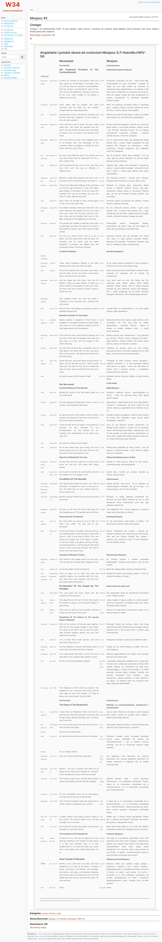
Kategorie (8, 38)
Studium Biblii (10, 77)
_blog (58, 913)
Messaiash (72, 919)
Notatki (7, 65)
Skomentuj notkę (38, 927)
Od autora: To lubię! (13, 35)
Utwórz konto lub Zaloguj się (149, 2)
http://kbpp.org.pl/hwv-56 (42, 35)
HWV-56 (81, 919)
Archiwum (8, 26)
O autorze (8, 30)
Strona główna (11, 21)
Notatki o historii (12, 67)
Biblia (6, 75)
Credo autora (10, 32)
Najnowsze (9, 23)
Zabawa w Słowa (12, 72)
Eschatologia (10, 70)
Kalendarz (8, 46)
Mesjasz (52, 919)
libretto (52, 913)
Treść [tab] (31, 10)
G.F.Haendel (62, 919)
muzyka (45, 913)
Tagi (6, 43)
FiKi (5, 49)
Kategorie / (9, 41)
